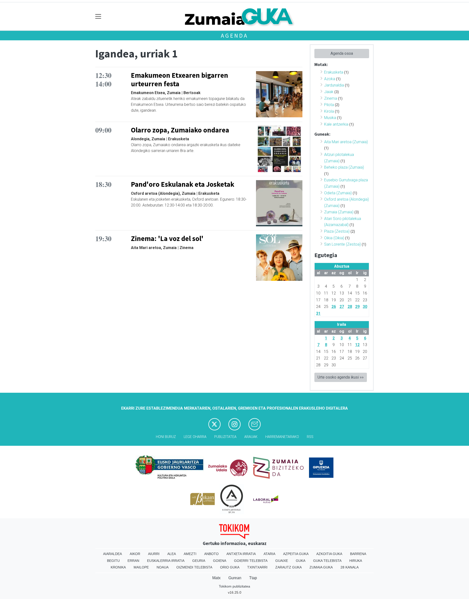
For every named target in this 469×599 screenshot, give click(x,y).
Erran (133, 561)
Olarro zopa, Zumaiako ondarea (180, 130)
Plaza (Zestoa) (337, 231)
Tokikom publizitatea (234, 586)
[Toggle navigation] (98, 16)
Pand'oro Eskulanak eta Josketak (182, 184)
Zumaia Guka (321, 567)
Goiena (219, 561)
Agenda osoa (341, 53)
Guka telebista (327, 561)
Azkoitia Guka (329, 554)
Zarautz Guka (288, 567)
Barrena (358, 554)
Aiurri (154, 554)
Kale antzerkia (336, 124)
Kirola (329, 111)
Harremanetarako (282, 437)
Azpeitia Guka (296, 554)
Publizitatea (225, 437)
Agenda (234, 35)
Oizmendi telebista (194, 567)
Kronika (118, 567)
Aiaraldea (112, 554)
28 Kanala (350, 567)
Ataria (269, 554)
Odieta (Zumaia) (338, 193)
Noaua (163, 567)
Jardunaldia (334, 85)
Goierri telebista (250, 561)
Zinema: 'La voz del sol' (167, 238)
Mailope (141, 567)
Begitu (113, 561)
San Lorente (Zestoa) (342, 244)
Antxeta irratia (241, 554)
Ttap (253, 578)
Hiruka (355, 561)
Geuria (198, 561)
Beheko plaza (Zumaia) (344, 167)
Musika (330, 117)
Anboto (211, 554)
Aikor (135, 554)
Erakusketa (333, 72)
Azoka (329, 78)
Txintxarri (257, 567)
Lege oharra (195, 437)
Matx (216, 578)
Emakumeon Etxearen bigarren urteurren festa (179, 79)
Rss (310, 437)
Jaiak (328, 91)
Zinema (330, 98)
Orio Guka (229, 567)
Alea (171, 554)
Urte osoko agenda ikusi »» (341, 377)
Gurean (234, 578)
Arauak (250, 437)
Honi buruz (166, 437)
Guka (300, 561)
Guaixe (281, 561)
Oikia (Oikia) (334, 238)
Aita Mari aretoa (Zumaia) (346, 142)
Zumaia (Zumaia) (338, 212)
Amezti (190, 554)
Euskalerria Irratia (165, 561)
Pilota (329, 104)
